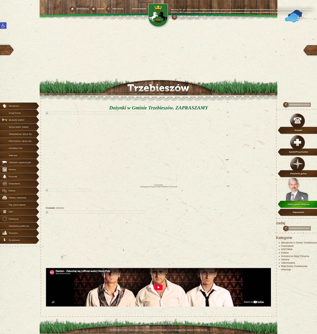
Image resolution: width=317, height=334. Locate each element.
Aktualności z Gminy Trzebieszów (299, 242)
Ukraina (285, 259)
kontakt (100, 9)
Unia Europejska (139, 9)
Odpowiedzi (298, 212)
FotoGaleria (287, 246)
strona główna (82, 9)
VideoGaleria (288, 263)
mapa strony (117, 9)
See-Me (204, 330)
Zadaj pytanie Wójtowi (298, 204)
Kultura (285, 252)
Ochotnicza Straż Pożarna (295, 256)
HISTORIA (286, 249)
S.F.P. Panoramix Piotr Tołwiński (181, 330)
